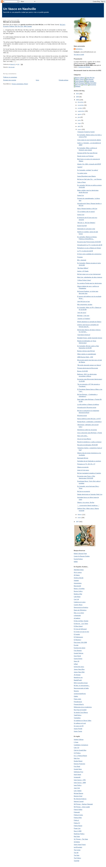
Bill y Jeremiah (81, 260)
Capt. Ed (76, 747)
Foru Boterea (78, 650)
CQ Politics (77, 753)
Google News (78, 769)
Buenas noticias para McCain (86, 351)
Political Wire (78, 817)
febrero (80, 514)
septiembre (81, 111)
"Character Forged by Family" (86, 132)
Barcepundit (77, 586)
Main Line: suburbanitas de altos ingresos (89, 277)
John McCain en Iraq (83, 301)
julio (79, 117)
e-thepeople (77, 615)
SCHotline (77, 842)
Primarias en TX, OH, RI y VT (86, 464)
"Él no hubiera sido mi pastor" (86, 211)
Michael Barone (78, 793)
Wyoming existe (82, 415)
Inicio (37, 80)
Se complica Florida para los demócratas (89, 283)
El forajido (77, 634)
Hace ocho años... (82, 436)
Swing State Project (80, 844)
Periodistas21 (78, 701)
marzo (80, 129)
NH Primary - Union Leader (82, 807)
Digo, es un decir (79, 613)
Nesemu (76, 691)
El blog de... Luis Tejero (81, 623)
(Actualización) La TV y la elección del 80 (89, 245)
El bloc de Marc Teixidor (81, 621)
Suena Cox (80, 195)
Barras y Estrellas (79, 588)
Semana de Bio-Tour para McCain (87, 153)
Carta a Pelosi (81, 182)
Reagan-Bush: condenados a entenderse (89, 421)
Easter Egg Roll (82, 225)
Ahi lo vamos (78, 572)
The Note (76, 855)
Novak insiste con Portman (85, 156)
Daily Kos (77, 758)
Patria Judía (77, 699)
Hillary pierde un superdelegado (86, 354)
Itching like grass (79, 666)
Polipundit (77, 812)
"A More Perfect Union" (84, 280)
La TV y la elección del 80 (85, 251)
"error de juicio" (81, 312)
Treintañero (77, 718)
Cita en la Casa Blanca (84, 439)
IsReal (76, 664)
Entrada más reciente (9, 80)
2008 (77, 100)
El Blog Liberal (78, 626)
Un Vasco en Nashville (19, 9)
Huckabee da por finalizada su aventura (89, 461)
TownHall (76, 861)
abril (79, 126)
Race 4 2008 (77, 831)
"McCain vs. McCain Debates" (86, 222)
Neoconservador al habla (81, 688)
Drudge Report (78, 761)
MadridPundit (78, 680)
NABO (76, 561)
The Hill (76, 852)
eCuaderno (77, 618)
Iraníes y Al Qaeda (82, 271)
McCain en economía (83, 491)
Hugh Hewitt (77, 774)
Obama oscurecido (83, 467)
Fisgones (80, 257)
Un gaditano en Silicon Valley (82, 720)
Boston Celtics (78, 591)
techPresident (78, 847)
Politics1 (76, 820)
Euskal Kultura (78, 559)
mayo (79, 123)
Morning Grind (78, 796)
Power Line (77, 828)
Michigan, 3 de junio (83, 315)
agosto (80, 114)
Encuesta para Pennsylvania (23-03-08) (89, 242)
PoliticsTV (77, 823)
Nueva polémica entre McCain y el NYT (89, 418)
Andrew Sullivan (78, 739)
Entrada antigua (63, 80)
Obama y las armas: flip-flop (85, 502)
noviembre (81, 105)
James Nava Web (79, 672)
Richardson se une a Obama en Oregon (89, 248)
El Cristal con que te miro (81, 631)
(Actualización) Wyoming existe (86, 407)
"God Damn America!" (83, 335)
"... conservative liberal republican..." (88, 505)
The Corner (77, 850)
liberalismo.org (78, 677)
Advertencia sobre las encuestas (87, 430)
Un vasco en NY (79, 726)
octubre (80, 108)
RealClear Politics (79, 834)
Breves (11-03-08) (82, 371)
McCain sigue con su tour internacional (89, 274)
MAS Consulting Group (81, 683)
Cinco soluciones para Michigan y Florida (89, 433)
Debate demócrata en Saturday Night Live (89, 494)
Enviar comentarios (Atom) (20, 84)
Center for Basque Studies (82, 556)
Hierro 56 (76, 661)
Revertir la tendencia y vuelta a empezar (89, 442)
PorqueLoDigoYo (79, 704)
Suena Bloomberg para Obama (86, 176)
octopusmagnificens (80, 693)
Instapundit (77, 777)
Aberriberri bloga (79, 570)
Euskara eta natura (79, 648)
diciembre (81, 102)
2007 (77, 521)
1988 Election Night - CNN (85, 357)
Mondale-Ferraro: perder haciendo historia (89, 338)
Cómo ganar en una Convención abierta (89, 140)
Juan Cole (77, 788)
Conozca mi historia (84, 67)
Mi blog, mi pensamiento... (82, 685)
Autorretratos (78, 583)
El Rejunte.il (77, 640)
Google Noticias (78, 653)
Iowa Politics (77, 785)
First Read (77, 766)
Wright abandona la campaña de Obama (89, 321)
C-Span (76, 742)
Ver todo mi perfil (79, 54)
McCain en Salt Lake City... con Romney (89, 179)
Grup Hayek (77, 656)
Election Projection (79, 764)
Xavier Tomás (78, 731)
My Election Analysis (80, 799)
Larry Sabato (77, 790)
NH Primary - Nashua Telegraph (83, 804)
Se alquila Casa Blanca (81, 712)
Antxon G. (79, 49)
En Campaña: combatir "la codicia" (87, 170)
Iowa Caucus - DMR (80, 782)
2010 (77, 93)
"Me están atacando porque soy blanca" (89, 365)
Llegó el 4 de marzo (83, 470)
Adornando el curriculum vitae (86, 229)
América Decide (78, 578)
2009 (77, 97)
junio (79, 120)
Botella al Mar (78, 594)
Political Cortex (78, 815)
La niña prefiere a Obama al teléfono (88, 404)
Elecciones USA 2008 (80, 642)
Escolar (76, 645)
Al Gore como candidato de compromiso (89, 254)
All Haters (77, 575)
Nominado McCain (82, 458)
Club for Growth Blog (80, 750)
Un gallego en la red (80, 723)
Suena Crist (80, 214)
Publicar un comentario (10, 77)
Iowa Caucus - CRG (80, 780)
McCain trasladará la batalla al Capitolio (89, 473)
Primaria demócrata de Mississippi (87, 368)
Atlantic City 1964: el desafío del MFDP (89, 164)
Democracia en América (81, 607)
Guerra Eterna (78, 658)
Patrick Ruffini (78, 809)
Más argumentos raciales (84, 304)
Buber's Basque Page (80, 553)
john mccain (11, 67)
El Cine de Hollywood (80, 629)
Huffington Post (78, 772)
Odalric (76, 696)
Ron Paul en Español (80, 710)
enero (79, 517)
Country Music (78, 605)
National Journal (78, 801)
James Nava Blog (79, 669)
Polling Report (78, 825)
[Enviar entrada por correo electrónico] (21, 64)
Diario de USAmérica (80, 610)
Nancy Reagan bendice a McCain (87, 208)
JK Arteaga (77, 675)
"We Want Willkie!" (83, 268)
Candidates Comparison (81, 745)
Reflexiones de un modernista (83, 707)
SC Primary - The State (81, 839)
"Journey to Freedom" (83, 318)
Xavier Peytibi (78, 728)
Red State (77, 836)
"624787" (80, 167)
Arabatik (76, 580)
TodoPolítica (77, 715)
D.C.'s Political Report (80, 755)
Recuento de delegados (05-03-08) (87, 445)
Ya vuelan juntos (82, 173)
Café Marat (77, 596)
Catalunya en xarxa (79, 602)
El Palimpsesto (78, 637)
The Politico (77, 858)
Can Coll (76, 599)
